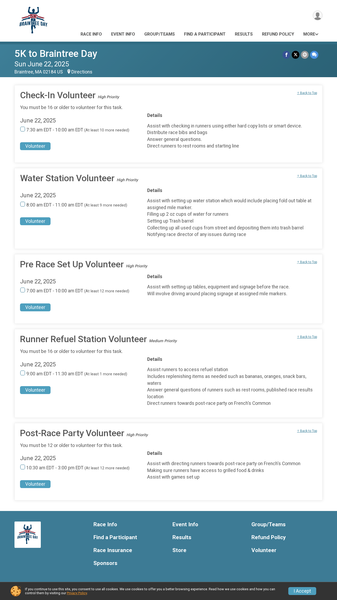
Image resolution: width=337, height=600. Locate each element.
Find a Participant (205, 34)
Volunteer (35, 146)
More (309, 34)
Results (244, 34)
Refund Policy (278, 34)
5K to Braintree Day (55, 53)
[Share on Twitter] (295, 54)
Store (179, 550)
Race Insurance (112, 550)
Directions (81, 72)
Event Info (123, 34)
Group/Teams (159, 34)
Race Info (91, 34)
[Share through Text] (314, 54)
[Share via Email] (305, 54)
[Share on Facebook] (286, 54)
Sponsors (105, 563)
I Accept (302, 591)
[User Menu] (318, 15)
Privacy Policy (77, 593)
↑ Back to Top (307, 93)
